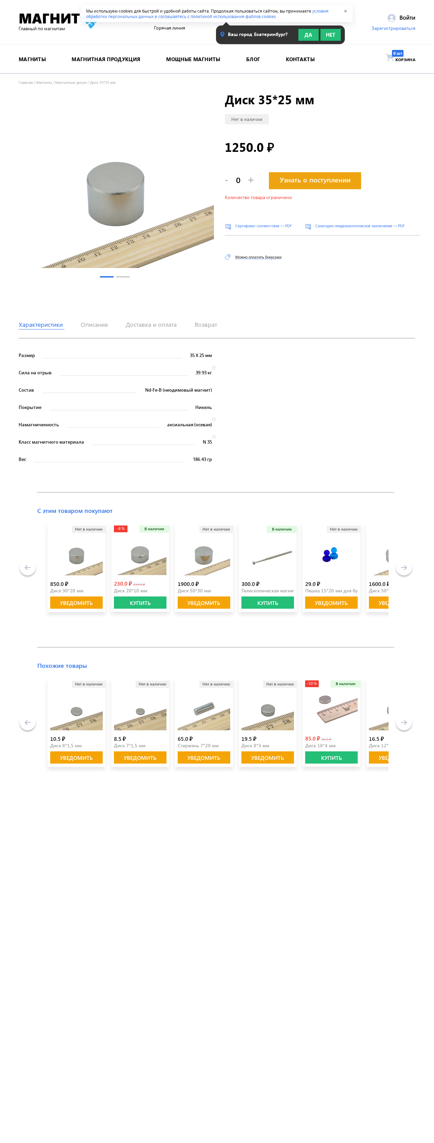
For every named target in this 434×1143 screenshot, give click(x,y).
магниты (32, 59)
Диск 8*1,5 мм (66, 745)
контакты (300, 59)
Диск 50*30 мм (194, 590)
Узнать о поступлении (315, 179)
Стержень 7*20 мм (198, 745)
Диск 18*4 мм (320, 745)
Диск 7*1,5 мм (129, 745)
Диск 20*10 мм (130, 590)
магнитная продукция (106, 59)
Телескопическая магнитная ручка (279, 590)
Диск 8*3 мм (255, 745)
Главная (26, 82)
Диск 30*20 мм (66, 590)
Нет (330, 34)
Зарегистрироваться (393, 28)
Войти (406, 17)
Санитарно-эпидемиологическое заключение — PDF (360, 225)
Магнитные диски (70, 82)
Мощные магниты (193, 59)
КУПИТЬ (140, 602)
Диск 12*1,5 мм (386, 745)
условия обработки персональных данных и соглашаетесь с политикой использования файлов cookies (207, 13)
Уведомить (76, 602)
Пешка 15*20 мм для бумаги (336, 590)
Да (308, 34)
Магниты (44, 82)
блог (253, 59)
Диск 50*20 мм (385, 590)
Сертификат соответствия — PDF (263, 225)
